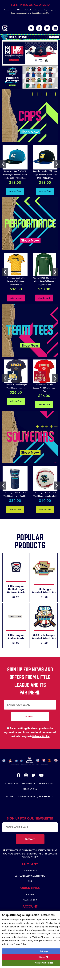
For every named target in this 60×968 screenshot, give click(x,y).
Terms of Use (30, 788)
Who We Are (30, 870)
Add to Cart (15, 191)
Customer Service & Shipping (30, 875)
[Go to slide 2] (57, 164)
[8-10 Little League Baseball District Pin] (44, 616)
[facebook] (18, 775)
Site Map (30, 894)
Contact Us (11, 783)
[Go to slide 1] (3, 164)
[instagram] (26, 775)
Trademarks (28, 783)
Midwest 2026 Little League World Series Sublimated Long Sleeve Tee (44, 281)
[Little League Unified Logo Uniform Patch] (16, 567)
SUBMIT (30, 716)
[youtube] (41, 775)
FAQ (30, 881)
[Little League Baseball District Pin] (44, 568)
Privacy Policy (41, 736)
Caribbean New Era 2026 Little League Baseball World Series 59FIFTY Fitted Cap (15, 174)
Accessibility (30, 899)
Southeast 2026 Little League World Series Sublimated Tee (15, 281)
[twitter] (33, 775)
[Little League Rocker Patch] (16, 617)
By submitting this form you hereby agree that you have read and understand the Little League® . (30, 732)
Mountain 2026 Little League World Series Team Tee (44, 388)
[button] (30, 37)
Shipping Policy (23, 9)
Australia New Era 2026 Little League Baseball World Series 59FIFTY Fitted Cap (45, 174)
